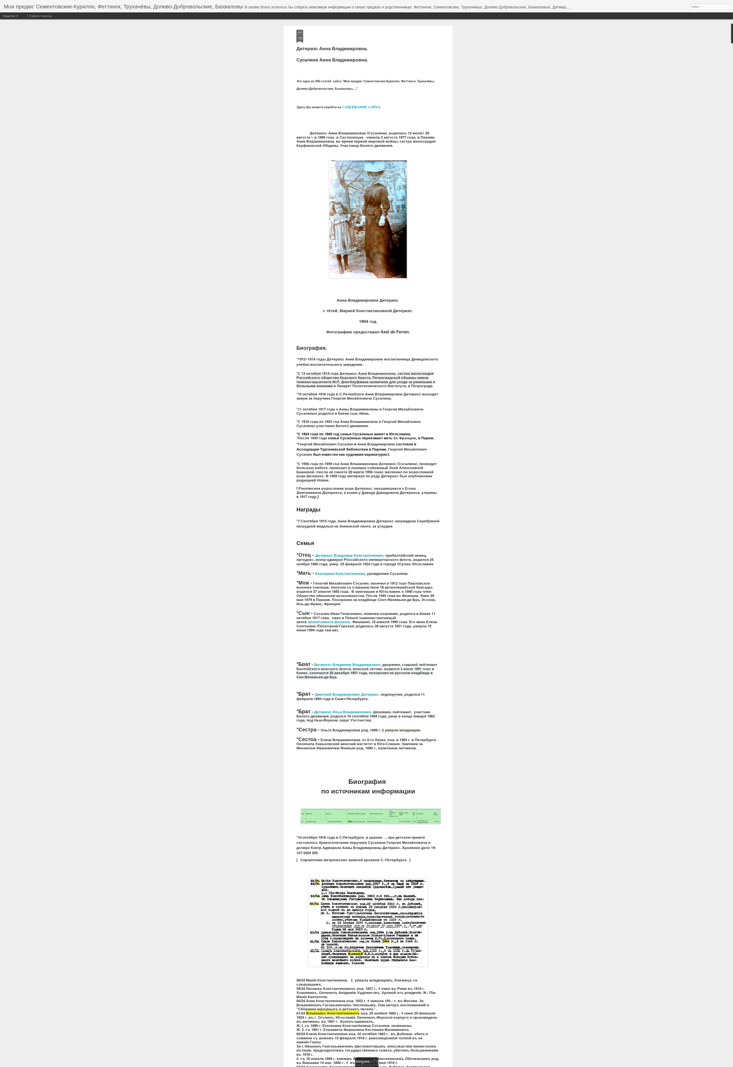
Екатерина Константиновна (340, 573)
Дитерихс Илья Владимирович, (343, 711)
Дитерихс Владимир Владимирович (347, 664)
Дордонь (342, 621)
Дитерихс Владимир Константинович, (349, 555)
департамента (320, 621)
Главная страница (40, 16)
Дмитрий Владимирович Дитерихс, (347, 694)
